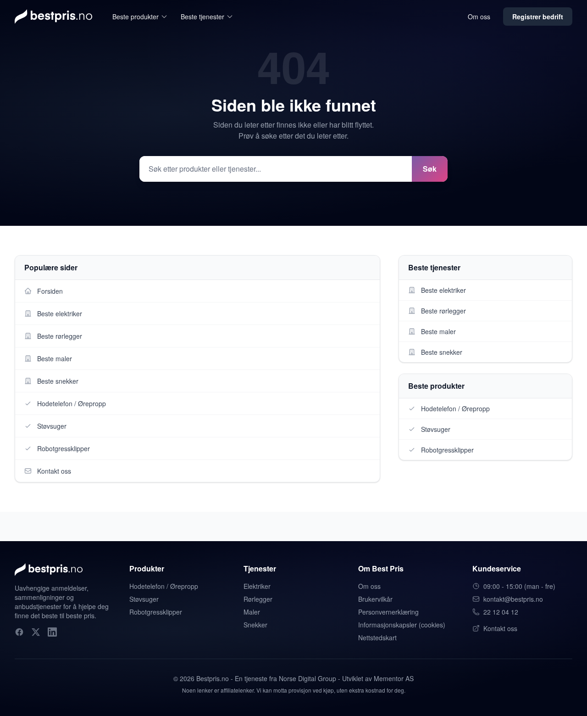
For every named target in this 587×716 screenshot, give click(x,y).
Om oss (479, 16)
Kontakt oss (500, 628)
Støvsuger (144, 599)
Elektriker (257, 586)
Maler (252, 611)
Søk (430, 168)
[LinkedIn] (52, 632)
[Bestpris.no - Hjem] (53, 16)
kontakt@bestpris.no (513, 599)
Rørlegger (258, 599)
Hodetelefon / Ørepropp (163, 586)
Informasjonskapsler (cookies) (401, 624)
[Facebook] (19, 632)
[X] (35, 632)
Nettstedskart (377, 637)
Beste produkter (135, 16)
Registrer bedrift (537, 16)
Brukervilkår (375, 599)
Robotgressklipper (155, 611)
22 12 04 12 (500, 611)
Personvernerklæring (388, 611)
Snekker (255, 624)
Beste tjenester (202, 16)
